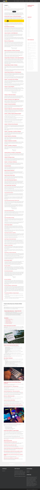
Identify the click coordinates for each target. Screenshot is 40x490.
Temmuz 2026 (29, 19)
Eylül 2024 (29, 25)
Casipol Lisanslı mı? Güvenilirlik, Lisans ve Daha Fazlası (32, 49)
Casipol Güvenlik (35, 481)
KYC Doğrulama (33, 484)
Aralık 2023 (29, 31)
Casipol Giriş (14, 11)
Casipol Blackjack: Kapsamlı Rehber (31, 55)
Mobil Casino (36, 484)
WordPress (33, 489)
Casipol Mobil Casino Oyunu (30, 63)
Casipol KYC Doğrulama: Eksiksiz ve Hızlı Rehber (32, 50)
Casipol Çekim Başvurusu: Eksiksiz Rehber (13, 303)
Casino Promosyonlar (31, 478)
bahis (7, 27)
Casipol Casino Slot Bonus (30, 69)
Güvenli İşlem (32, 483)
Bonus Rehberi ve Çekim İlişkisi (9, 323)
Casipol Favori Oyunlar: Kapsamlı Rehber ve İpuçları (32, 45)
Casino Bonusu (28, 478)
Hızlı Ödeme (35, 483)
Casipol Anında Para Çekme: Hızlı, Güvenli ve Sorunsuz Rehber (32, 58)
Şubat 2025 (29, 20)
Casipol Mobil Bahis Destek (30, 61)
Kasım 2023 (29, 32)
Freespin (30, 483)
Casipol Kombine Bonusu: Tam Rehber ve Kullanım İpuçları (32, 53)
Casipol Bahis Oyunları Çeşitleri (31, 68)
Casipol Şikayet (28, 483)
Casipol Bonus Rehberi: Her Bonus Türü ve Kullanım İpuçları (32, 56)
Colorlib (27, 489)
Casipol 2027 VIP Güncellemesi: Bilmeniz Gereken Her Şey (32, 47)
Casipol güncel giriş (32, 481)
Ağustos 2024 (29, 26)
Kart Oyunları (28, 484)
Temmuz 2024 (29, 27)
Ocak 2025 (29, 21)
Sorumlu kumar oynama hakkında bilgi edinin (19, 438)
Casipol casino (6, 8)
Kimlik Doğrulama (30, 484)
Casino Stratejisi (34, 478)
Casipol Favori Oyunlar (28, 481)
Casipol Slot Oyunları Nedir (30, 62)
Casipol (6, 5)
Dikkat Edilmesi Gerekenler (8, 321)
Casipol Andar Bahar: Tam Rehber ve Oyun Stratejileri (32, 43)
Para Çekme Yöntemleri (8, 320)
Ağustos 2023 (29, 36)
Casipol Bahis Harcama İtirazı (30, 67)
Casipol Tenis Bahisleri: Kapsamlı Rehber (32, 52)
